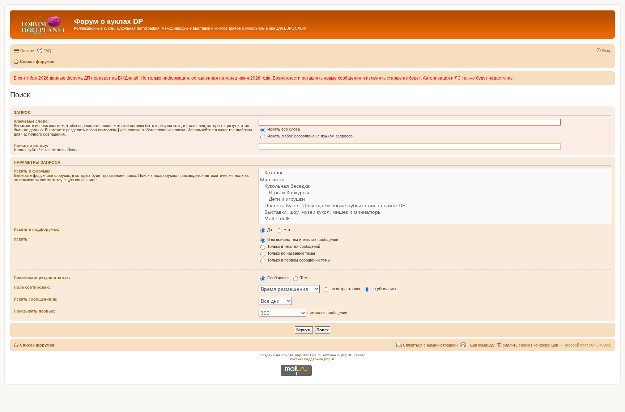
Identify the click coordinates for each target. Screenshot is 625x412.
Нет (286, 230)
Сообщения (277, 278)
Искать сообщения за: (36, 299)
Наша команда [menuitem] (480, 345)
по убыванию (383, 288)
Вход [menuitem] (606, 50)
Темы (304, 278)
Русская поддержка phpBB (313, 359)
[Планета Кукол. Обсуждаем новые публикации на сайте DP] (435, 206)
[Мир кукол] (435, 180)
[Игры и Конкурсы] (435, 193)
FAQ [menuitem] (47, 50)
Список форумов (37, 345)
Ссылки (27, 50)
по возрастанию (344, 288)
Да (269, 230)
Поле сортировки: (32, 287)
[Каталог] (435, 173)
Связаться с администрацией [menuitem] (430, 345)
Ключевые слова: (31, 121)
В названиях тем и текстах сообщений (302, 239)
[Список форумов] (43, 23)
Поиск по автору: (31, 145)
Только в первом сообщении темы (298, 260)
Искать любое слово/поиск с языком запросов (309, 136)
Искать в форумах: (33, 171)
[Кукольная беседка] (435, 186)
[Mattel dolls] (435, 219)
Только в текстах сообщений (293, 246)
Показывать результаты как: (42, 277)
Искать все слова (283, 129)
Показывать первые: (34, 311)
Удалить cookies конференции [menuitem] (530, 345)
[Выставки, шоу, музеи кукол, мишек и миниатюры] (435, 212)
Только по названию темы (290, 253)
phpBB (300, 355)
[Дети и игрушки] (435, 199)
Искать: (21, 239)
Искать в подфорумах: (36, 229)
